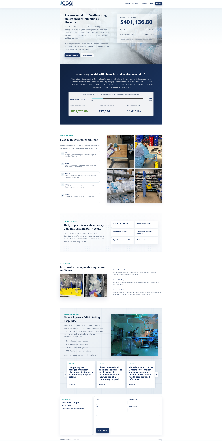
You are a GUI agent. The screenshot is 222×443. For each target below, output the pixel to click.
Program (135, 4)
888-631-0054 (66, 405)
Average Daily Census (77, 99)
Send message (102, 430)
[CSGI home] (67, 4)
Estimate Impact (72, 55)
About (151, 4)
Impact (127, 4)
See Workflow (87, 55)
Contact (158, 4)
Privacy (160, 440)
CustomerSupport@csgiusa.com (73, 408)
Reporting (144, 4)
